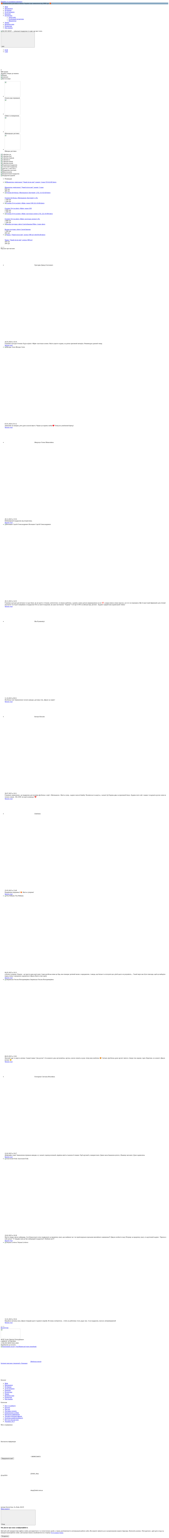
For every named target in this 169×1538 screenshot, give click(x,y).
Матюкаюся (9, 8)
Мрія (6, 7)
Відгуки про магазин (12, 1420)
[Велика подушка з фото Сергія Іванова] (86, 224)
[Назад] (1, 247)
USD (6, 51)
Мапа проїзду (5, 1509)
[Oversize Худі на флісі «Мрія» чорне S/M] (86, 203)
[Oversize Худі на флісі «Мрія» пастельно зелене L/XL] (86, 214)
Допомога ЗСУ (10, 1421)
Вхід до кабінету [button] (10, 1406)
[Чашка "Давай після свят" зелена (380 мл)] (86, 235)
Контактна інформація (12, 1414)
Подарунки (8, 15)
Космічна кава (9, 24)
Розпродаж (8, 26)
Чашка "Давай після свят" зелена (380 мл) (18, 240)
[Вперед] (3, 247)
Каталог (7, 1407)
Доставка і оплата (11, 1411)
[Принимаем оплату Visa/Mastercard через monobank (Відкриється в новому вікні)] (18, 1346)
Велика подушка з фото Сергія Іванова (18, 229)
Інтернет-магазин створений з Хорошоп (14, 1363)
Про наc (7, 1409)
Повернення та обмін (12, 1413)
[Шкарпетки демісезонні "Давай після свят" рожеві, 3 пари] (86, 182)
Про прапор (9, 28)
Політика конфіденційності (14, 1418)
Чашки (7, 22)
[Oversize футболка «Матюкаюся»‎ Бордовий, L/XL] (86, 193)
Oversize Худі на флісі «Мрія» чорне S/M (18, 208)
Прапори (8, 14)
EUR (6, 50)
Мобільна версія (35, 1361)
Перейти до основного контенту (11, 1)
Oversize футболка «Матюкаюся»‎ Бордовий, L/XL (21, 198)
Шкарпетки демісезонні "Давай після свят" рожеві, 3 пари (24, 187)
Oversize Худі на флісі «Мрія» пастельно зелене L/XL (22, 219)
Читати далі (9, 345)
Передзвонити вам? (7, 1458)
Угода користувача (57, 1533)
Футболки (8, 10)
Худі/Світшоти (9, 12)
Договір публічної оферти (13, 1416)
